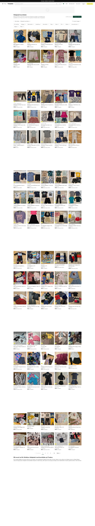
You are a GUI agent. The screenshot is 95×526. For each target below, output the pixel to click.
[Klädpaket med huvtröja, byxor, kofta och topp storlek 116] (47, 358)
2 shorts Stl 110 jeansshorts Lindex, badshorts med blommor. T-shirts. (75, 64)
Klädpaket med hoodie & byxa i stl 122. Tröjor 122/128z (33, 104)
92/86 (69, 224)
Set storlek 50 (57, 346)
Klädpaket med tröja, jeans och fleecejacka (74, 44)
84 (54, 453)
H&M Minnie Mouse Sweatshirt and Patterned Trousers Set (47, 104)
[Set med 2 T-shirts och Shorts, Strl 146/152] (47, 197)
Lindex (60, 63)
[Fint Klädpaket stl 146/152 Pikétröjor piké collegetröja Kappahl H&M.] (75, 197)
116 (41, 365)
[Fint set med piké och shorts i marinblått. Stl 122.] (20, 176)
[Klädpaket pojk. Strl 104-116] (61, 297)
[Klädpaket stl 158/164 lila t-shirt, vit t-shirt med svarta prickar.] (75, 96)
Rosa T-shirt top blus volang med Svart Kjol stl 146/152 (33, 225)
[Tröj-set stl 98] (47, 338)
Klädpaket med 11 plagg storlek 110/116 (47, 286)
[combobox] (36, 4)
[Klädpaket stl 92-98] (47, 56)
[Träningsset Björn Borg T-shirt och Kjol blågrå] (75, 378)
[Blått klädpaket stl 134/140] (20, 36)
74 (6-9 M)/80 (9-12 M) (31, 345)
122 (14, 184)
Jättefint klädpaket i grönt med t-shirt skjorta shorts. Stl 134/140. (61, 185)
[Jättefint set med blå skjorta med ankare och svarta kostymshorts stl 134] (33, 176)
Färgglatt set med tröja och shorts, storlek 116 (33, 387)
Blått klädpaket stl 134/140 (18, 44)
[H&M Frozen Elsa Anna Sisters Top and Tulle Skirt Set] (75, 277)
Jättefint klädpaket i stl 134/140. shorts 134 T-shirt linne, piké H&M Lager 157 (47, 185)
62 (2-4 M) (56, 63)
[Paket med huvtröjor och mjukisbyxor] (61, 438)
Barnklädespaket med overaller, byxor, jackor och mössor (33, 366)
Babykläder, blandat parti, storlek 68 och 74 (61, 104)
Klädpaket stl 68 (17, 64)
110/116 (70, 345)
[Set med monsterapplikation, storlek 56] (20, 257)
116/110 (70, 123)
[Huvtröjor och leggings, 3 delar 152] (33, 277)
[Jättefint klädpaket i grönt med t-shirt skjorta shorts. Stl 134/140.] (61, 176)
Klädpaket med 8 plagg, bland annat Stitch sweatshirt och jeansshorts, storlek (19, 427)
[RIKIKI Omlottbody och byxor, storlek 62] (75, 136)
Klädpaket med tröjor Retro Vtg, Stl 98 (74, 306)
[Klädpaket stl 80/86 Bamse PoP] (47, 36)
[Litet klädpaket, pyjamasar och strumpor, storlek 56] (20, 438)
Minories (19, 385)
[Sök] (56, 4)
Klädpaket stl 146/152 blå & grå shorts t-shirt (60, 145)
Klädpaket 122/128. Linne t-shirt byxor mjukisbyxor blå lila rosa (19, 125)
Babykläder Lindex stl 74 (59, 427)
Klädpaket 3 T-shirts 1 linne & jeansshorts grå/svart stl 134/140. (75, 185)
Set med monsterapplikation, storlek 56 (19, 265)
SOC (17, 365)
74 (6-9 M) (29, 264)
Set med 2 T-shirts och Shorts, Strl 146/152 (47, 205)
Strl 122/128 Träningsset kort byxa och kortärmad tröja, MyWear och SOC (20, 366)
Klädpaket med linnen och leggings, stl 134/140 (32, 44)
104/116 (56, 305)
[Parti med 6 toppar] (33, 418)
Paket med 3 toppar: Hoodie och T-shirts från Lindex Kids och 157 (20, 346)
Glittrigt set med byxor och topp (33, 306)
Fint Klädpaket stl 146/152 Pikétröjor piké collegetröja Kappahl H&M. (74, 205)
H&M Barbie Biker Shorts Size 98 (33, 64)
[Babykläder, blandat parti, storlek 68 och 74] (61, 96)
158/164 (70, 103)
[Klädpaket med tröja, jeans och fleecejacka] (75, 36)
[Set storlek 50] (61, 338)
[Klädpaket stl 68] (20, 56)
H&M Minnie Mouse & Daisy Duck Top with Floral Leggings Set (74, 427)
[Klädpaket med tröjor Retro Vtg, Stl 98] (75, 297)
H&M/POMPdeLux (61, 224)
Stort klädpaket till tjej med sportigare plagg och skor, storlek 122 (75, 447)
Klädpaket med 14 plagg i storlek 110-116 (75, 346)
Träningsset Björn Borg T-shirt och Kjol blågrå (75, 387)
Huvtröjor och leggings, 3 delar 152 (33, 286)
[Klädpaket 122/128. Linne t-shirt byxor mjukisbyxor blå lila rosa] (20, 116)
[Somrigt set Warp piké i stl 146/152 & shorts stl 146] (33, 136)
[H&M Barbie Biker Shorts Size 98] (33, 56)
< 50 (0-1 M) (57, 345)
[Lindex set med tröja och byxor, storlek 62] (61, 56)
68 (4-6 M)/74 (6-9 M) (58, 103)
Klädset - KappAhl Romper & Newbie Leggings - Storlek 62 (19, 145)
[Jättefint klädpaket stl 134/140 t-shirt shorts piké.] (33, 197)
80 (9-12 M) (56, 43)
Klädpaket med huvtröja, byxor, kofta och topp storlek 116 (47, 366)
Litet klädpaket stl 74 (31, 265)
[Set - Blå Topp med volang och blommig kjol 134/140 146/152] (33, 116)
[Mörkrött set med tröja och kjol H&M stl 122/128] (61, 358)
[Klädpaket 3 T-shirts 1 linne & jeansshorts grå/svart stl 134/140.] (75, 176)
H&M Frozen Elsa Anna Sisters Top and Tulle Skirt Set (75, 286)
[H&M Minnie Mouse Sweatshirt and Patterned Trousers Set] (47, 96)
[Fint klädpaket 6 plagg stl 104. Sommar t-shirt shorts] (47, 217)
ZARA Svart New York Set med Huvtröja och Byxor (46, 387)
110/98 (15, 305)
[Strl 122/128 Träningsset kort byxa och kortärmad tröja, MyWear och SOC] (20, 358)
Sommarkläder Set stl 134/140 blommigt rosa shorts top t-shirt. (61, 125)
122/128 (15, 103)
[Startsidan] (10, 4)
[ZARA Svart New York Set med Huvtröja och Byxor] (47, 378)
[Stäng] (94, 1)
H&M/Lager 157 (60, 446)
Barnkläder (17, 21)
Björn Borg (73, 385)
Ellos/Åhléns (19, 123)
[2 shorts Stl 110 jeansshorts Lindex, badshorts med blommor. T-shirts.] (75, 56)
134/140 (15, 43)
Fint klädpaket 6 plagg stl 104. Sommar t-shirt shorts (46, 225)
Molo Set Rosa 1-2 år (31, 346)
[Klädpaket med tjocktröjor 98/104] (47, 438)
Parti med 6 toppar (30, 426)
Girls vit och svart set (72, 365)
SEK (66, 3)
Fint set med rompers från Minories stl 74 (20, 387)
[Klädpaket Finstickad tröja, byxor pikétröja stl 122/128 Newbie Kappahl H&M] (20, 96)
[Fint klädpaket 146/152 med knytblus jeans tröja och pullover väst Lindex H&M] (61, 197)
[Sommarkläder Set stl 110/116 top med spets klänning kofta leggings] (75, 116)
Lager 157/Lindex (19, 345)
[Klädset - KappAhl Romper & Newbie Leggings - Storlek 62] (20, 136)
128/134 (42, 385)
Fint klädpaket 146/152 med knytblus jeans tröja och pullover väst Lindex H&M (61, 205)
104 (41, 224)
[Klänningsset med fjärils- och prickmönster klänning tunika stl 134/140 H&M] (47, 116)
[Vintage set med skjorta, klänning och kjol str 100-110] (20, 297)
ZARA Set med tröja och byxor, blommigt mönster (33, 447)
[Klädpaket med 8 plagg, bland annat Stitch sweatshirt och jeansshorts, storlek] (20, 418)
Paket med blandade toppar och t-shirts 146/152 (20, 286)
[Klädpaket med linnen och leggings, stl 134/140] (33, 36)
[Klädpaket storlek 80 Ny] (47, 418)
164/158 (15, 224)
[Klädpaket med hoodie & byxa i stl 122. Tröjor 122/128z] (33, 96)
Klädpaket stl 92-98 (44, 64)
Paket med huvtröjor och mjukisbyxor (59, 447)
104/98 (42, 446)
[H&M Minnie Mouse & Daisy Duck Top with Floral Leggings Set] (75, 418)
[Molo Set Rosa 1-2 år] (33, 338)
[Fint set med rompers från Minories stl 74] (20, 378)
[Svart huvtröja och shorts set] (61, 378)
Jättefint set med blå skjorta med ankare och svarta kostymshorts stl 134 (33, 185)
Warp (45, 204)
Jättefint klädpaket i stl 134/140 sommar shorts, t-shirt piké (19, 205)
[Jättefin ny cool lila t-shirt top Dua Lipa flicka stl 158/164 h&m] (20, 217)
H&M (60, 43)
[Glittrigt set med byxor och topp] (33, 297)
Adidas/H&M (60, 305)
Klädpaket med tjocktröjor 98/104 (47, 447)
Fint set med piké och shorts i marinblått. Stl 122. (19, 185)
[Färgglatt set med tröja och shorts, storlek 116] (33, 378)
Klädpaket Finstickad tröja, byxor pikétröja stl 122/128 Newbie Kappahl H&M (20, 104)
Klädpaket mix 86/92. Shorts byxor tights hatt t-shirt (75, 225)
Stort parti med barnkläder (60, 264)
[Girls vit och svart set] (75, 358)
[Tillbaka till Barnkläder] (14, 21)
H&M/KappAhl (19, 103)
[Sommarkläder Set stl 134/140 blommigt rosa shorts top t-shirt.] (61, 116)
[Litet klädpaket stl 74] (33, 257)
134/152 (15, 345)
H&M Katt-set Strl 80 (59, 44)
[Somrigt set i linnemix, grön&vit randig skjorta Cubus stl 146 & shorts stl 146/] (47, 136)
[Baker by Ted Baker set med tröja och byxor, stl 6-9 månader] (61, 277)
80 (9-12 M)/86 (43, 43)
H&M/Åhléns (73, 224)
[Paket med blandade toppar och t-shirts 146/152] (20, 277)
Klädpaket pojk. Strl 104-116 (60, 306)
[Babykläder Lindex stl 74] (61, 418)
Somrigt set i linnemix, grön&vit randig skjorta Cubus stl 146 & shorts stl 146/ (46, 145)
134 (27, 184)
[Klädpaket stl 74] (47, 257)
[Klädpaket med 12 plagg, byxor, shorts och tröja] (75, 257)
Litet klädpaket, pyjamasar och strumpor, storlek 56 (19, 447)
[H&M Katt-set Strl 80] (61, 36)
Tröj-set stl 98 (43, 346)
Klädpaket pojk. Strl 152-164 (46, 306)
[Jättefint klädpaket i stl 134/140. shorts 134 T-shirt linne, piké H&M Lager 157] (47, 176)
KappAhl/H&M (33, 123)
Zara (45, 385)
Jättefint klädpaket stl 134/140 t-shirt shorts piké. (33, 205)
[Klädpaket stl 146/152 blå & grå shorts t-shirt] (61, 136)
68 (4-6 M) (70, 43)
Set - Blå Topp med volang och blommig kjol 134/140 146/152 (33, 125)
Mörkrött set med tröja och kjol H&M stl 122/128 (60, 366)
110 (69, 63)
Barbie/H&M (31, 63)
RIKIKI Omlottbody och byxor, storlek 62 (74, 145)
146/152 (28, 123)
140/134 (42, 123)
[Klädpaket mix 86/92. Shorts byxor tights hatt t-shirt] (75, 217)
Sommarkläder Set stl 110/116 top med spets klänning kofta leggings (75, 125)
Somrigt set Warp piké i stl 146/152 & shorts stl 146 (33, 145)
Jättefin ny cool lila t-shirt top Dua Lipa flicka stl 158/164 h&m (20, 225)
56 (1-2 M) (15, 264)
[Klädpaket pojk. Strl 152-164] (47, 297)
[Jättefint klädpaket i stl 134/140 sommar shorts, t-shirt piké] (20, 197)
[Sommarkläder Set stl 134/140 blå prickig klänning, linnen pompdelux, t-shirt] (61, 217)
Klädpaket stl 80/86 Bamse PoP (47, 44)
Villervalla (30, 385)
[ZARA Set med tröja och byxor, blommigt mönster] (33, 438)
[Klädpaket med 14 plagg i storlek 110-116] (75, 338)
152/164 (42, 305)
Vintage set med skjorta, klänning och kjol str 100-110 (20, 306)
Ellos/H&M (19, 446)
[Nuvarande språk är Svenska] (63, 4)
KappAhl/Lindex (46, 446)
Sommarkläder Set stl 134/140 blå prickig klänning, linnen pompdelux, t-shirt (61, 225)
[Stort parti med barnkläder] (61, 257)
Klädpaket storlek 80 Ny (45, 427)
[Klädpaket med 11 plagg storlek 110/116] (47, 277)
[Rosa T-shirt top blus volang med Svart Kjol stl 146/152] (33, 217)
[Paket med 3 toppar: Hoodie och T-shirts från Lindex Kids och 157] (20, 338)
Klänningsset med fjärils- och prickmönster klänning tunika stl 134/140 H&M (47, 125)
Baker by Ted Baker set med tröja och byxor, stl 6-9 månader (61, 286)
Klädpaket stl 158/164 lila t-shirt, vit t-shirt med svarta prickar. (74, 104)
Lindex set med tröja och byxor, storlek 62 (60, 64)
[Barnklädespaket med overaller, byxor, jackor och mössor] (33, 358)
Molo (36, 345)
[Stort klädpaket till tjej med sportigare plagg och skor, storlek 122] (75, 438)
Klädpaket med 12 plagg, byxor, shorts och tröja (74, 265)
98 (27, 63)
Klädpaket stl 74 (44, 265)
